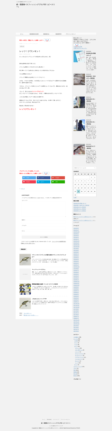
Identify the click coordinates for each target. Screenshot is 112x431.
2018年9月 (76, 287)
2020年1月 (76, 265)
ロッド (75, 364)
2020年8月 (76, 252)
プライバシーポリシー (71, 34)
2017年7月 (76, 312)
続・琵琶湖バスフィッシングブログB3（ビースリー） (56, 423)
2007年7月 (76, 329)
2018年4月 (76, 296)
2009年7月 (76, 316)
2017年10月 (76, 307)
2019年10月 (76, 266)
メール (24, 225)
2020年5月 (76, 257)
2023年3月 (76, 235)
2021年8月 (76, 250)
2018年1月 (76, 301)
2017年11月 (76, 305)
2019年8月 (76, 268)
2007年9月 (76, 325)
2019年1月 (76, 279)
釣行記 (75, 375)
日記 (75, 370)
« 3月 (75, 197)
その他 (75, 340)
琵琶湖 (75, 372)
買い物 (75, 373)
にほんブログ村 (78, 46)
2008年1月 (76, 318)
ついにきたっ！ (28, 313)
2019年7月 (76, 270)
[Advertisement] (56, 21)
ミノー (76, 362)
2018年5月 (76, 294)
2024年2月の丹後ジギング (80, 203)
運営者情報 (49, 419)
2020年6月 (76, 255)
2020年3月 (76, 261)
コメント (24, 200)
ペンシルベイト (79, 359)
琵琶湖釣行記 (46, 34)
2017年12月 (76, 303)
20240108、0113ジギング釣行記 (81, 205)
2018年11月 (76, 283)
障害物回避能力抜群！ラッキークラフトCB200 (45, 284)
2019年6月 (76, 272)
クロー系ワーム (79, 350)
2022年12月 (76, 241)
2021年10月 (76, 246)
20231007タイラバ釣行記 (80, 210)
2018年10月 (76, 285)
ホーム (21, 34)
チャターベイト (79, 355)
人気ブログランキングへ (80, 48)
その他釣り (76, 337)
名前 (23, 220)
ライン (75, 342)
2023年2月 (76, 237)
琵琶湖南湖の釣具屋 (34, 34)
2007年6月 (76, 331)
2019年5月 (76, 274)
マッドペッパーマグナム (38, 269)
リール (75, 344)
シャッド (77, 351)
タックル (76, 339)
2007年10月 (76, 323)
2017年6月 (76, 314)
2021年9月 (76, 248)
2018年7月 (76, 290)
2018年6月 (76, 292)
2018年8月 (76, 289)
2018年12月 (76, 281)
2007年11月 (76, 322)
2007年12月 (76, 320)
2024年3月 (76, 228)
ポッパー (77, 361)
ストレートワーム (79, 353)
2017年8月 (76, 311)
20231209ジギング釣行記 (80, 209)
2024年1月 (76, 230)
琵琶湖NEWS (58, 34)
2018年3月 (76, 298)
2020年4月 (76, 259)
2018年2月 (76, 300)
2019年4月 (76, 276)
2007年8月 (76, 327)
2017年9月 (76, 309)
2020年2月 (76, 263)
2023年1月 (76, 239)
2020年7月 (76, 254)
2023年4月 (76, 233)
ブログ (75, 368)
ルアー (75, 346)
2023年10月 (76, 232)
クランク (23, 188)
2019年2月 (76, 277)
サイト (23, 231)
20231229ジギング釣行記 (80, 207)
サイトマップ (56, 419)
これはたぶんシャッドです (39, 298)
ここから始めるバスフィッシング (56, 425)
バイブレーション (79, 357)
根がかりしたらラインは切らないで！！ (83, 216)
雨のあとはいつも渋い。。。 (31, 315)
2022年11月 (76, 243)
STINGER (78, 428)
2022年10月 (76, 244)
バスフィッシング (78, 366)
